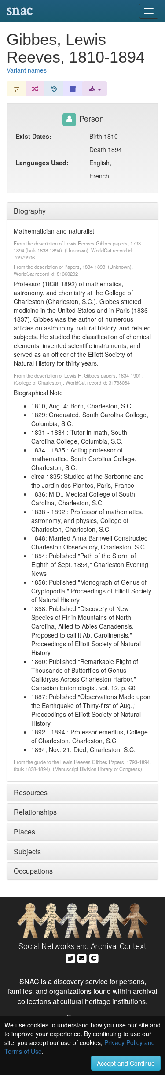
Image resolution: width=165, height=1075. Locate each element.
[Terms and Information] (93, 957)
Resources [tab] (31, 792)
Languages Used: (42, 162)
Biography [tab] (30, 211)
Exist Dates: (33, 136)
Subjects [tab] (27, 851)
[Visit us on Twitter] (70, 957)
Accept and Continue (126, 1063)
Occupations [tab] (33, 871)
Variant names (27, 70)
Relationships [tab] (35, 812)
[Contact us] (82, 957)
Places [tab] (24, 832)
